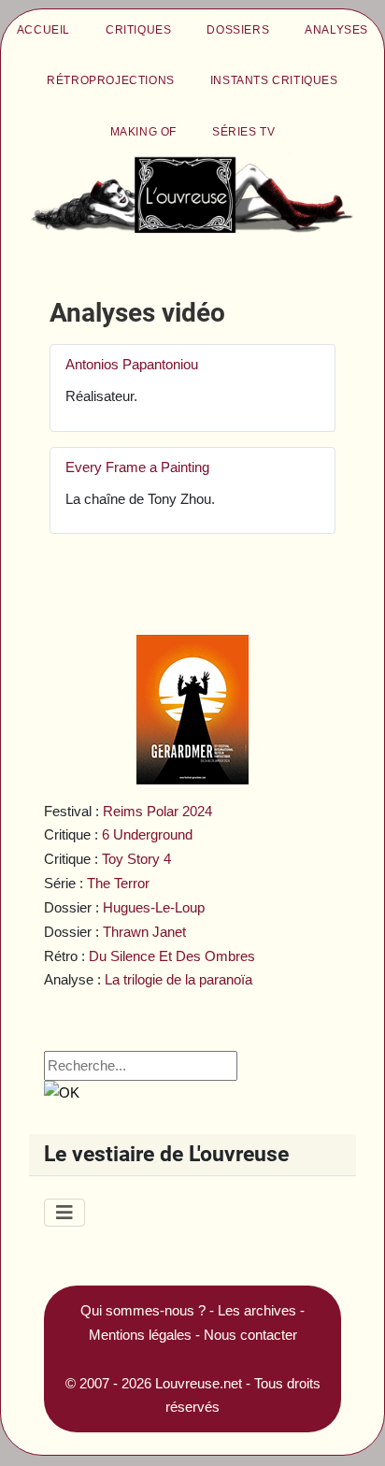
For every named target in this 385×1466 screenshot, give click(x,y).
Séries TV (243, 131)
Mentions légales (140, 1335)
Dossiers (238, 29)
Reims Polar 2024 (157, 811)
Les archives (257, 1310)
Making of (143, 131)
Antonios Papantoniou (131, 364)
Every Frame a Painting (137, 467)
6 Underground (147, 834)
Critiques (138, 29)
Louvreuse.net (198, 1383)
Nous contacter (250, 1335)
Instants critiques (274, 80)
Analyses (336, 29)
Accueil (43, 29)
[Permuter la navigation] (64, 1213)
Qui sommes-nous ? (143, 1310)
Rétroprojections (111, 80)
